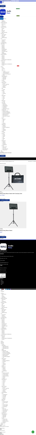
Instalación (4, 129)
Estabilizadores (4, 53)
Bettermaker (3, 100)
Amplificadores (5, 144)
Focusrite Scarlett (5, 404)
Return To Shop (2, 428)
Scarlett (4, 134)
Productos (3, 161)
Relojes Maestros (5, 355)
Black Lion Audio (4, 386)
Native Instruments (4, 32)
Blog (1, 284)
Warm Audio (3, 35)
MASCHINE (4, 78)
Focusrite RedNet (5, 405)
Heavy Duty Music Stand (6, 230)
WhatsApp (17, 8)
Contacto (2, 283)
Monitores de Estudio (6, 354)
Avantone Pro (4, 140)
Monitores (3, 46)
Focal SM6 (4, 396)
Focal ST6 (4, 397)
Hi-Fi (3, 357)
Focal (2, 295)
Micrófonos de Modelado (6, 352)
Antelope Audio (4, 350)
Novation (3, 90)
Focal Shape (4, 395)
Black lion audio (4, 82)
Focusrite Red (5, 406)
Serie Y (4, 383)
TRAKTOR (4, 79)
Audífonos (3, 47)
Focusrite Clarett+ (5, 402)
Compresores (5, 85)
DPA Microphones (4, 37)
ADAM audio (3, 95)
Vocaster (4, 135)
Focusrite (3, 31)
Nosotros (2, 281)
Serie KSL (4, 381)
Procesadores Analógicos (6, 356)
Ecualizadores (5, 106)
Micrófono (3, 58)
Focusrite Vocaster (5, 401)
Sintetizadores (4, 50)
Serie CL (4, 382)
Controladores (4, 314)
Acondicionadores (4, 49)
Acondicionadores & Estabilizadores (7, 338)
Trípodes (3, 52)
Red (3, 137)
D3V (3, 99)
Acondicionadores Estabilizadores (6, 59)
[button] (5, 200)
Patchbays (4, 87)
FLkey (3, 91)
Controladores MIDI (4, 51)
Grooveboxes (4, 316)
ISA (3, 139)
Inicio (1, 161)
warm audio (3, 102)
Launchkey (4, 93)
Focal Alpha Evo (5, 394)
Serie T (4, 96)
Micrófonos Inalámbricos (6, 127)
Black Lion (3, 30)
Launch (4, 92)
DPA (2, 88)
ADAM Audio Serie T (6, 346)
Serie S (4, 97)
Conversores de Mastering (6, 353)
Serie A (4, 98)
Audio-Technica (4, 34)
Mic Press (4, 83)
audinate (3, 131)
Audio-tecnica (4, 124)
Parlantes (3, 339)
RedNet (4, 138)
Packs (3, 128)
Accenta (3, 80)
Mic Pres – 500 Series (6, 84)
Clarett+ (4, 136)
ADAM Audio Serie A (6, 347)
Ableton (3, 349)
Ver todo (4, 81)
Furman (3, 145)
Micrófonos (3, 48)
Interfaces (3, 45)
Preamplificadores (5, 105)
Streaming (4, 130)
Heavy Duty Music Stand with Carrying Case (11, 193)
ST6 (3, 122)
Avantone (3, 36)
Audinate (3, 365)
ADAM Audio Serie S (6, 348)
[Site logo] (2, 2)
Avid (2, 29)
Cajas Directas (5, 104)
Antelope (3, 28)
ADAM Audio (3, 297)
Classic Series (5, 146)
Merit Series (4, 147)
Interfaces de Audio (5, 351)
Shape (3, 120)
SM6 (3, 121)
